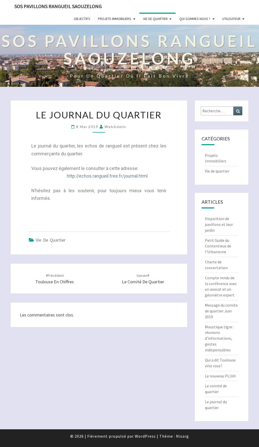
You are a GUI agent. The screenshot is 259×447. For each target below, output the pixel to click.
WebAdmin (115, 126)
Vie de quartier (155, 18)
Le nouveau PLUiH (220, 375)
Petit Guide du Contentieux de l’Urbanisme (218, 246)
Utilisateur (231, 18)
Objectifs (82, 18)
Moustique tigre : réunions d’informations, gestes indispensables (219, 338)
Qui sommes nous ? (194, 18)
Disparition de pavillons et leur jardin (219, 224)
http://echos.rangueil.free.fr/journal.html (107, 176)
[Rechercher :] (222, 111)
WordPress (145, 436)
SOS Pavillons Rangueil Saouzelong (58, 6)
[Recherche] (237, 111)
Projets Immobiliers (114, 18)
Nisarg (182, 436)
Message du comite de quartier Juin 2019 (221, 311)
